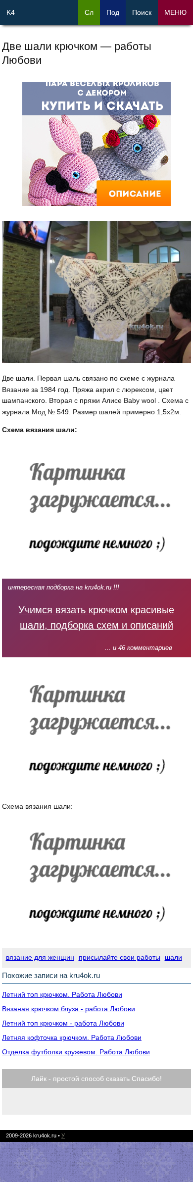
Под (112, 12)
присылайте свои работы (119, 957)
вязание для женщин (40, 957)
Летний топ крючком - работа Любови (63, 1023)
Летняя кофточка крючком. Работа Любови (72, 1037)
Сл (89, 12)
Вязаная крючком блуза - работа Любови (68, 1009)
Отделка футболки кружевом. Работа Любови (76, 1052)
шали (173, 957)
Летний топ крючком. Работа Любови (62, 994)
